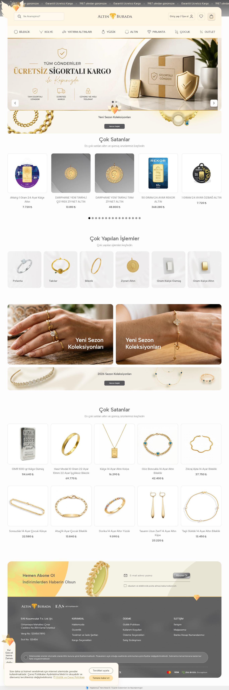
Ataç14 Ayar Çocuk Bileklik (71, 531)
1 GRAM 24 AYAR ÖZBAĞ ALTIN (201, 197)
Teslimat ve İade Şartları (85, 635)
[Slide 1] (113, 102)
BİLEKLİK (24, 31)
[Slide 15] (136, 218)
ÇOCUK (185, 31)
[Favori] (201, 16)
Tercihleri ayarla (101, 670)
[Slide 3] (96, 218)
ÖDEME (127, 618)
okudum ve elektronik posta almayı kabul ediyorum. (152, 586)
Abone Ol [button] (181, 575)
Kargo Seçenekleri (82, 640)
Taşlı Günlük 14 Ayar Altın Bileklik (201, 531)
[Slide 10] (120, 218)
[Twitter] (120, 672)
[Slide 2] (116, 102)
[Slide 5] (103, 218)
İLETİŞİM (178, 618)
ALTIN (134, 31)
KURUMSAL (78, 618)
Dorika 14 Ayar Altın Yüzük (114, 531)
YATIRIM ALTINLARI (80, 31)
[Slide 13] (130, 218)
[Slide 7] (109, 218)
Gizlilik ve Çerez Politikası (69, 677)
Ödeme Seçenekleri (133, 635)
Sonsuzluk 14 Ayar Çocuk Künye (28, 531)
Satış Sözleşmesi (132, 640)
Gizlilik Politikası (131, 624)
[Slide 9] (116, 218)
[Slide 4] (99, 218)
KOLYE (49, 31)
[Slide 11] (123, 218)
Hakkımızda (78, 624)
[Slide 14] (133, 218)
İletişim (178, 624)
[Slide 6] (106, 218)
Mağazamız (180, 629)
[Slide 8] (113, 218)
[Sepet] (211, 16)
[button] (18, 16)
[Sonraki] (213, 103)
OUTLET (210, 31)
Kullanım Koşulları (132, 629)
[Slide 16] (140, 218)
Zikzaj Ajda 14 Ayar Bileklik (201, 469)
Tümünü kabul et (101, 678)
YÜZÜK (111, 31)
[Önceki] (15, 103)
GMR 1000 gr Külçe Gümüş (28, 469)
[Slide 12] (126, 218)
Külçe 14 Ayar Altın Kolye (114, 469)
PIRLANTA (159, 31)
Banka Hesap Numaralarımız (189, 635)
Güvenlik (76, 629)
